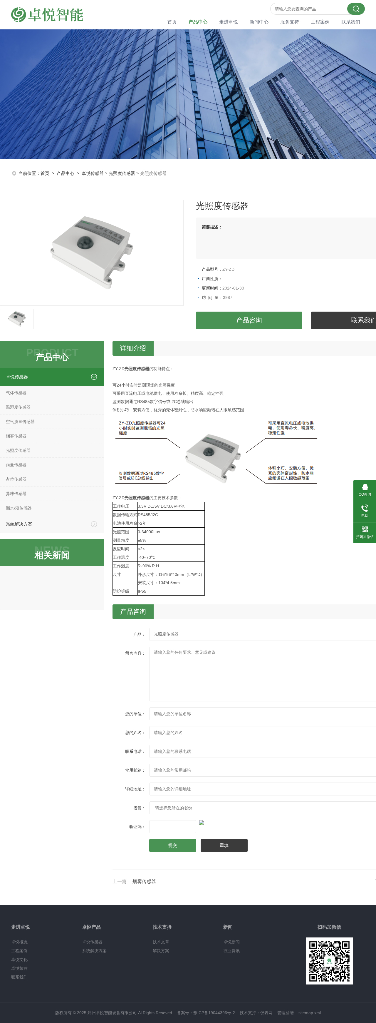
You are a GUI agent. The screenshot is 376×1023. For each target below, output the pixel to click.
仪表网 (266, 1012)
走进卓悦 (228, 21)
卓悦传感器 (93, 173)
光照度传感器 (122, 173)
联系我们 (350, 21)
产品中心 (198, 21)
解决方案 (161, 950)
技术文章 (161, 942)
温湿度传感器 (18, 407)
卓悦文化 (19, 959)
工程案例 (320, 21)
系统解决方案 (19, 523)
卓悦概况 (19, 942)
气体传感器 (16, 392)
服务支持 (289, 21)
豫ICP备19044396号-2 (214, 1012)
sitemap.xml (309, 1012)
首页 (172, 21)
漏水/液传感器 (19, 508)
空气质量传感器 (20, 421)
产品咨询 (249, 320)
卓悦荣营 (19, 968)
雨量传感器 (16, 464)
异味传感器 (16, 493)
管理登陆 (285, 1012)
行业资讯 (231, 950)
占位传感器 (16, 479)
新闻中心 (259, 21)
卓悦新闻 (231, 942)
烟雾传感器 (16, 436)
